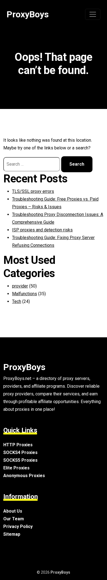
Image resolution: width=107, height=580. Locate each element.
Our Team (13, 518)
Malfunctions (24, 293)
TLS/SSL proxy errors (33, 191)
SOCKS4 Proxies (20, 452)
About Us (12, 511)
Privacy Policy (18, 526)
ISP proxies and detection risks (42, 229)
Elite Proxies (16, 467)
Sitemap (11, 534)
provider (20, 286)
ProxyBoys (28, 14)
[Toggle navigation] (92, 14)
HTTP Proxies (18, 444)
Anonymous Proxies (24, 475)
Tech (16, 301)
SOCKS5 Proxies (20, 460)
